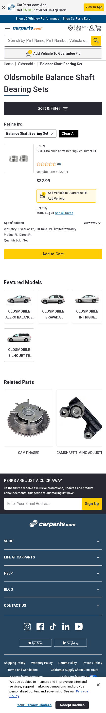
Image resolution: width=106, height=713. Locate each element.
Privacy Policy (92, 663)
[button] (53, 7)
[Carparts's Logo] (27, 28)
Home (8, 64)
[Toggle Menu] (7, 28)
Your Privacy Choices (34, 705)
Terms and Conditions (23, 670)
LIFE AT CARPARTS (19, 557)
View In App (94, 7)
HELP (8, 573)
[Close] (98, 684)
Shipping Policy (14, 663)
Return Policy (67, 663)
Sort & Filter (49, 108)
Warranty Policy (42, 663)
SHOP (9, 541)
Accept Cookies (72, 705)
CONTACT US (15, 605)
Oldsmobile (26, 64)
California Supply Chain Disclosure (74, 670)
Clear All (68, 133)
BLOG (8, 589)
